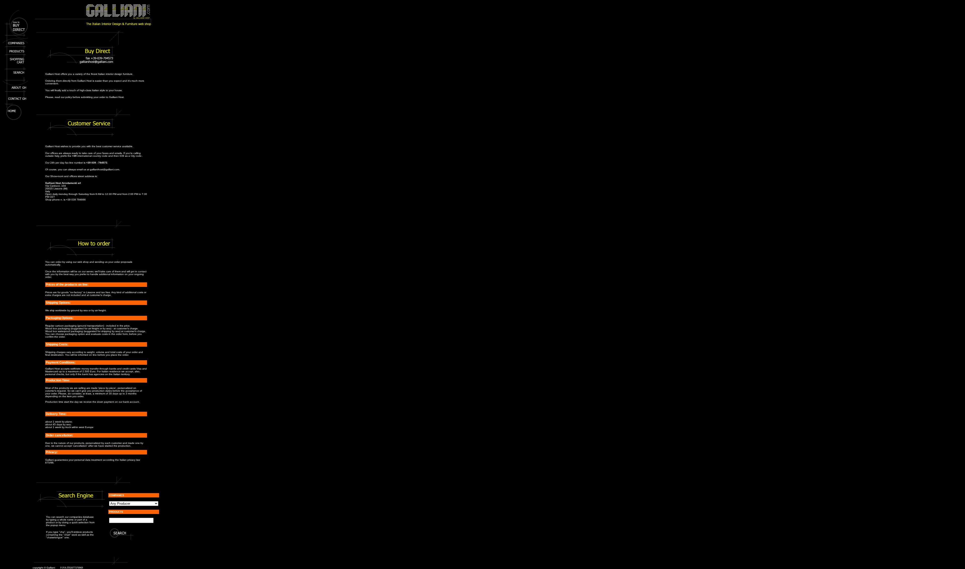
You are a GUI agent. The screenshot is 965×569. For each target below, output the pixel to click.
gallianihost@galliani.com (104, 169)
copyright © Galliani (44, 567)
